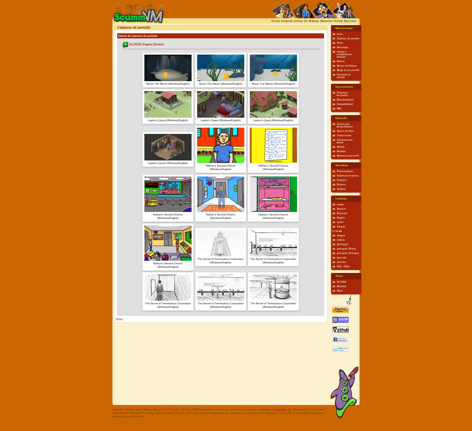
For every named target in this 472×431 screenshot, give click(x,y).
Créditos (341, 189)
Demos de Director (347, 66)
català (340, 204)
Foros (340, 43)
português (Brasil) (346, 248)
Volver (119, 318)
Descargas (342, 47)
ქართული (342, 244)
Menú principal (344, 28)
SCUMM (341, 282)
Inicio (340, 34)
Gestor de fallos (345, 131)
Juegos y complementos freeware (344, 54)
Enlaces (341, 184)
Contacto (342, 180)
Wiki (339, 108)
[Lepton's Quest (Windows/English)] (168, 105)
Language (341, 198)
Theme (339, 276)
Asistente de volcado (343, 76)
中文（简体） (344, 266)
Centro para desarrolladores (344, 125)
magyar (341, 235)
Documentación (344, 87)
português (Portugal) (348, 253)
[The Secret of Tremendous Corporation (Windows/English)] (220, 243)
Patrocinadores (345, 171)
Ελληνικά (342, 213)
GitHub (340, 147)
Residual (341, 286)
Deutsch (341, 209)
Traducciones (344, 135)
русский (341, 257)
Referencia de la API (348, 156)
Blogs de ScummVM (348, 70)
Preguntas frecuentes (342, 94)
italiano (341, 240)
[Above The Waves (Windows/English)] (168, 68)
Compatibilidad (345, 104)
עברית (335, 231)
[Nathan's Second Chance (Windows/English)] (220, 146)
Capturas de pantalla (348, 38)
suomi (340, 222)
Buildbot (341, 151)
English (341, 218)
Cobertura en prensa (348, 175)
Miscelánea (341, 165)
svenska (341, 262)
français (341, 226)
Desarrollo (341, 118)
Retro (340, 291)
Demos (341, 61)
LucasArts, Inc (283, 409)
